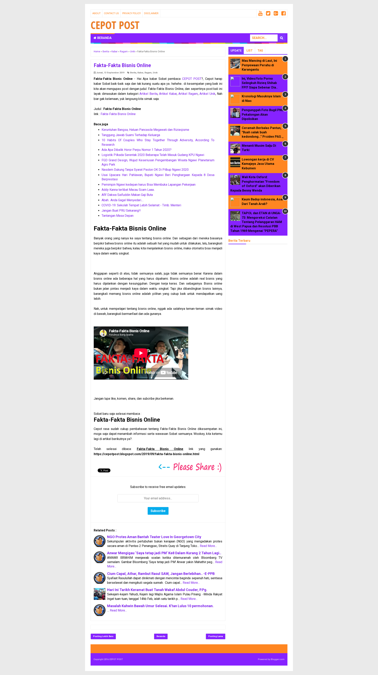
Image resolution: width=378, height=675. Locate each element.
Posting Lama (215, 636)
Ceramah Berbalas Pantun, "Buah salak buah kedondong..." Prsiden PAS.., (262, 132)
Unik (155, 72)
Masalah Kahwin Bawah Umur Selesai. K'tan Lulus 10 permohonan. (160, 606)
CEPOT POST (191, 79)
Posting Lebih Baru (103, 636)
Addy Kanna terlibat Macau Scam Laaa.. (128, 190)
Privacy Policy (131, 13)
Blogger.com (277, 659)
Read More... (208, 546)
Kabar (140, 72)
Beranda (104, 38)
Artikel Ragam (188, 94)
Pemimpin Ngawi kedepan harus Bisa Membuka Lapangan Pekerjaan (148, 184)
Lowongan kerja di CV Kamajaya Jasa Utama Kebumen (258, 164)
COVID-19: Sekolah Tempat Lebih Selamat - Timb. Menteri (141, 205)
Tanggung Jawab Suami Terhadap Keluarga (131, 135)
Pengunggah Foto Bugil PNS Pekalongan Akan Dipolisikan (263, 114)
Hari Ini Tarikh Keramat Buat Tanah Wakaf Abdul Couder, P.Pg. (157, 590)
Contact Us (111, 13)
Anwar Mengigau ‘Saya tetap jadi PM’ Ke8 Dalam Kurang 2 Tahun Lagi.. (164, 553)
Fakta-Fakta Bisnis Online (118, 114)
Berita (133, 72)
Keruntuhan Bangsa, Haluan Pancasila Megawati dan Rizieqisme (145, 130)
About (96, 13)
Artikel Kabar (168, 94)
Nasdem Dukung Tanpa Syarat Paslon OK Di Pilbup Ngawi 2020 (145, 170)
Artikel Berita (148, 94)
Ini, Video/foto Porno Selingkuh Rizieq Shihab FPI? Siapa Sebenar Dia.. (260, 83)
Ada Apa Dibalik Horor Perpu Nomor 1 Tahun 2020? (136, 150)
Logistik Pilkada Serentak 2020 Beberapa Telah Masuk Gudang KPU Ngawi (153, 155)
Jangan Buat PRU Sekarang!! (121, 210)
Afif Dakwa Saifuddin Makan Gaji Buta (127, 195)
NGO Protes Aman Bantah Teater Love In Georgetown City (154, 537)
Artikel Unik (207, 94)
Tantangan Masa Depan (117, 216)
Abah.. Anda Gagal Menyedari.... (123, 200)
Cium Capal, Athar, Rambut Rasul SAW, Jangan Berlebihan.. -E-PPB (161, 574)
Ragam (148, 72)
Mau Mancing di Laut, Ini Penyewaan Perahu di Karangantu (259, 65)
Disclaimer (151, 13)
